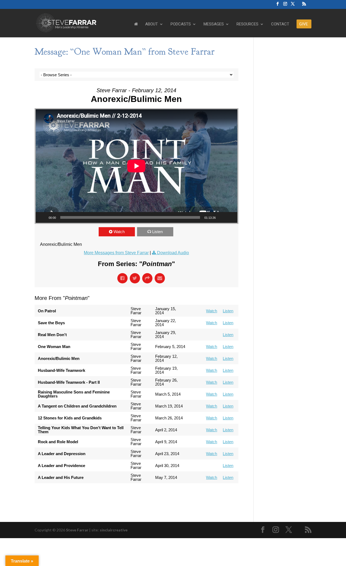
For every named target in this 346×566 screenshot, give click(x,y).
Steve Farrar (77, 530)
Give (303, 24)
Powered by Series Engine (218, 494)
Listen (157, 231)
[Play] (42, 217)
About (151, 24)
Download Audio (173, 252)
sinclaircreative (114, 530)
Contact (280, 24)
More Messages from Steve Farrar (116, 252)
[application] (136, 166)
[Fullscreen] (230, 217)
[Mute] (221, 217)
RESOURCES (247, 24)
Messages (214, 24)
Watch (119, 231)
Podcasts (181, 24)
